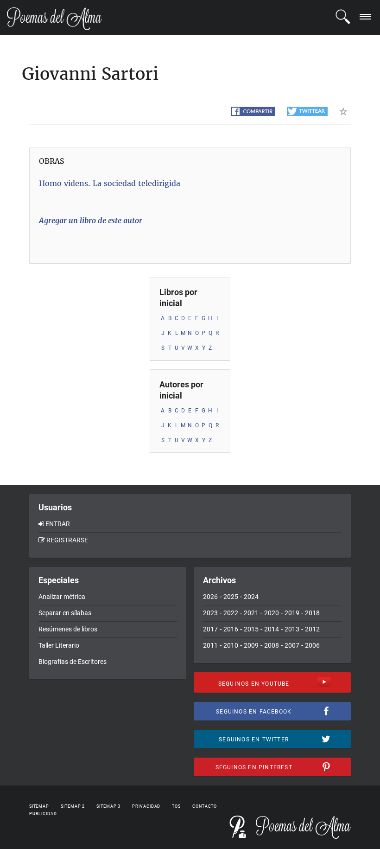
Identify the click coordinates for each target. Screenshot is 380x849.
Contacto (204, 806)
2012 (312, 629)
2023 (210, 613)
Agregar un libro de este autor (90, 220)
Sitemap (39, 806)
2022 (230, 613)
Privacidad (146, 806)
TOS (176, 806)
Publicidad (43, 813)
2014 (271, 629)
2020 (271, 613)
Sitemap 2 (73, 806)
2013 (292, 629)
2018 (312, 613)
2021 (251, 613)
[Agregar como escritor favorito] (345, 111)
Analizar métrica (61, 596)
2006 (312, 645)
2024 (251, 596)
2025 (230, 596)
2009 (251, 645)
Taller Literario (58, 645)
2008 (271, 645)
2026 (210, 596)
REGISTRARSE (67, 540)
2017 (210, 629)
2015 (251, 629)
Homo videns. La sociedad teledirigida (109, 183)
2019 (292, 613)
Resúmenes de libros (67, 629)
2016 (230, 629)
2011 (210, 645)
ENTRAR (57, 524)
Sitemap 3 (108, 806)
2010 (230, 645)
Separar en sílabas (64, 613)
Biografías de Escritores (72, 661)
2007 (292, 645)
